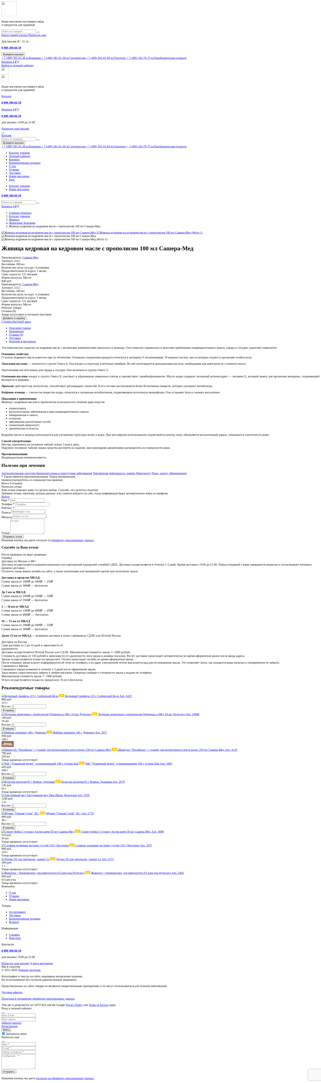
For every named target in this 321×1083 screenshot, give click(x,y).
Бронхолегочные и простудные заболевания (64, 473)
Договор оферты (11, 992)
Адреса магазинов (41, 963)
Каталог (6, 96)
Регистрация (9, 1026)
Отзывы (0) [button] (8, 311)
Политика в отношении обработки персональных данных (38, 998)
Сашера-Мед (30, 257)
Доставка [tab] (15, 338)
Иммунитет (143, 473)
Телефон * (7, 504)
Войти (5, 496)
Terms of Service (98, 1005)
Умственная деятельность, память (114, 473)
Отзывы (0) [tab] (16, 334)
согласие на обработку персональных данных (65, 1078)
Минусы (6, 517)
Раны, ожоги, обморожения (169, 473)
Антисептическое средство (18, 473)
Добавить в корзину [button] (14, 318)
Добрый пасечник (29, 970)
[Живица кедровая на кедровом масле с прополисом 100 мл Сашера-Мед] (49, 232)
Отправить (9, 1071)
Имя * (5, 500)
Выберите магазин (13, 54)
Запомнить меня (16, 1033)
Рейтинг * (7, 507)
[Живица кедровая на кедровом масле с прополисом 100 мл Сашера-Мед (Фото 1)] (149, 232)
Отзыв (5, 533)
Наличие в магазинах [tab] (22, 341)
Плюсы (6, 512)
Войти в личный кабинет (17, 65)
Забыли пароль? (11, 1022)
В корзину (8, 710)
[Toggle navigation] (2, 133)
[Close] (2, 1012)
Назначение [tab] (16, 331)
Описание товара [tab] (20, 328)
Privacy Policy (74, 1005)
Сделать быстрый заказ (16, 321)
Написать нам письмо (15, 963)
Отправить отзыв (12, 536)
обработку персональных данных (72, 540)
